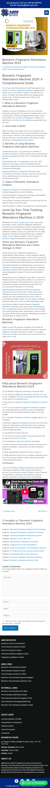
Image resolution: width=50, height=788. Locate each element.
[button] (46, 12)
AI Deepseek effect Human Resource (24, 554)
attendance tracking (20, 174)
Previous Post (9, 511)
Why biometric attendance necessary (24, 542)
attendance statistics (10, 154)
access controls (20, 438)
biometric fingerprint (9, 238)
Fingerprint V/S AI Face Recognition (23, 545)
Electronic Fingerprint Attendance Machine (26, 557)
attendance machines (31, 394)
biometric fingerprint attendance (22, 90)
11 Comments (7, 67)
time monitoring (15, 329)
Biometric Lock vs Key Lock (20, 539)
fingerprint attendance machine (34, 407)
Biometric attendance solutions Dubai (24, 560)
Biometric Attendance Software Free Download (27, 529)
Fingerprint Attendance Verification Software (26, 532)
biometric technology (10, 164)
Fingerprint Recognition (11, 190)
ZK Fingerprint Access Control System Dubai (26, 551)
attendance (28, 120)
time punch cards (33, 297)
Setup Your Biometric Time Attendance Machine (28, 548)
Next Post (42, 511)
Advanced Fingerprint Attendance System (26, 535)
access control (27, 140)
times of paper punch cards (24, 222)
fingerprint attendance (10, 332)
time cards (42, 113)
